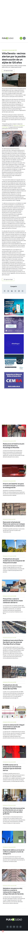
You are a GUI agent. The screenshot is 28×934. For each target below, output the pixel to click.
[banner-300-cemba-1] (14, 372)
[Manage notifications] (3, 931)
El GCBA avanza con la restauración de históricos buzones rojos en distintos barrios (12, 767)
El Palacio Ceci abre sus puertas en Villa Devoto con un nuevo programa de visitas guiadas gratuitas (14, 811)
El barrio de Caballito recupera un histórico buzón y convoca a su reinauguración (13, 485)
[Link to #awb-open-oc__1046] (21, 38)
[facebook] (7, 927)
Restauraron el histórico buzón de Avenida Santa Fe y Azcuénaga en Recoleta (13, 446)
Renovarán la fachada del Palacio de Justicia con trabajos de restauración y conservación (14, 524)
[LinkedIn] (11, 291)
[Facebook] (4, 291)
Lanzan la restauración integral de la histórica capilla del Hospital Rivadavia (13, 727)
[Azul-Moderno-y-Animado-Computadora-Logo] (14, 334)
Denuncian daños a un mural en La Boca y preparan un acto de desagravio (13, 852)
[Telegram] (19, 291)
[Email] (22, 291)
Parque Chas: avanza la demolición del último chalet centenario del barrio (13, 600)
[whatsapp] (17, 927)
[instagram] (14, 927)
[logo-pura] (8, 37)
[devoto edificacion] (14, 74)
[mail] (20, 927)
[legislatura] (14, 317)
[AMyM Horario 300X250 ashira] (14, 355)
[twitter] (10, 927)
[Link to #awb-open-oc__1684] (24, 38)
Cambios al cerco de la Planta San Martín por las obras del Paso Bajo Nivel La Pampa (13, 642)
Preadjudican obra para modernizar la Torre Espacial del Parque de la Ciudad (14, 561)
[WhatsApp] (15, 291)
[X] (8, 291)
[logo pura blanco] (14, 918)
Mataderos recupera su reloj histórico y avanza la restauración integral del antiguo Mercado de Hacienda (13, 891)
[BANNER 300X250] (14, 299)
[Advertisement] (14, 17)
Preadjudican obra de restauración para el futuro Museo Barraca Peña (12, 687)
